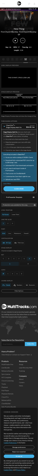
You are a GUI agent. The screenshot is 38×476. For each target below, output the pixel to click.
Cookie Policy (8, 470)
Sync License (6, 374)
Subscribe (19, 189)
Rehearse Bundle (7, 371)
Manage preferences (19, 447)
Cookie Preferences (10, 443)
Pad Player (5, 390)
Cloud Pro (5, 397)
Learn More (7, 183)
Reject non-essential (19, 452)
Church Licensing (7, 381)
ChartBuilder (6, 403)
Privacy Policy (20, 470)
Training (22, 371)
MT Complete (6, 377)
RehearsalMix (6, 400)
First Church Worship (9, 32)
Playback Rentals (7, 394)
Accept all (19, 456)
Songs (21, 364)
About (21, 379)
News (21, 386)
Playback (5, 387)
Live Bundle (6, 368)
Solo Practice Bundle (9, 407)
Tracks (4, 384)
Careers (22, 382)
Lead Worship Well (25, 368)
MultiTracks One (7, 364)
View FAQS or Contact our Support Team (16, 355)
